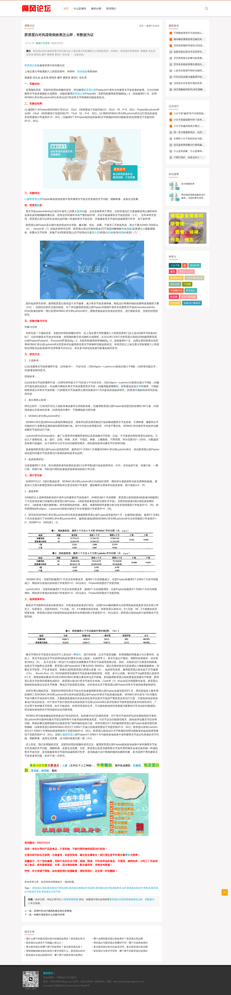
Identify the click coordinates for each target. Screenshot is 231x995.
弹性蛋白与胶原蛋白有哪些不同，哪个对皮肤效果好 (121, 942)
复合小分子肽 (39, 765)
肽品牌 (173, 296)
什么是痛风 (80, 8)
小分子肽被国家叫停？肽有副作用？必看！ (196, 119)
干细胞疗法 (176, 290)
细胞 (121, 232)
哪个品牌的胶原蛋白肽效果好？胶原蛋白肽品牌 (118, 938)
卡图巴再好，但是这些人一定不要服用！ (195, 157)
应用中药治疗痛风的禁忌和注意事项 (53, 910)
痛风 (172, 271)
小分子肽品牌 (188, 296)
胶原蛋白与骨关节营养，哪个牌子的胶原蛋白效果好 (121, 950)
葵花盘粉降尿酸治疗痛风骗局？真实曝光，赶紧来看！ (202, 144)
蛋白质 (95, 232)
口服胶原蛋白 (67, 734)
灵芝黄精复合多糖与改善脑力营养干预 (194, 58)
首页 (66, 8)
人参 (65, 765)
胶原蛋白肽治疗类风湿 (138, 888)
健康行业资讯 (152, 25)
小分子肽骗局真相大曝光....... (189, 126)
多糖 (110, 232)
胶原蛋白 (89, 90)
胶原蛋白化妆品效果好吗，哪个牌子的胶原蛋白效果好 (54, 955)
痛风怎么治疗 (186, 271)
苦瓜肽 (35, 770)
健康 (79, 211)
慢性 (78, 654)
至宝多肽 (175, 303)
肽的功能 (175, 284)
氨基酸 (128, 228)
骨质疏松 (82, 71)
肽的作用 (194, 265)
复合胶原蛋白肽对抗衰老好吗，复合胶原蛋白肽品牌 (121, 946)
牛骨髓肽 (104, 765)
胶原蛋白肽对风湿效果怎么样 (111, 888)
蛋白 (37, 205)
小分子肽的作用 (194, 278)
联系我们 (111, 8)
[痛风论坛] (36, 8)
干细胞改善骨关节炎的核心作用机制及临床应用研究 (201, 33)
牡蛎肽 (137, 765)
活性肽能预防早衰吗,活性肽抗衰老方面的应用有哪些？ (202, 45)
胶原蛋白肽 (31, 65)
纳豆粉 (45, 770)
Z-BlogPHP (84, 985)
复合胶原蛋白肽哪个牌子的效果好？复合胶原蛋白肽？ (54, 946)
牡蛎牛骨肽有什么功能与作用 (49, 914)
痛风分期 (96, 8)
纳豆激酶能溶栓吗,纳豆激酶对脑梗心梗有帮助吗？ (200, 89)
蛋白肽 (81, 93)
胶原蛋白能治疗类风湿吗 (55, 888)
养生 (127, 855)
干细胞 (187, 284)
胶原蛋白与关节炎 (51, 891)
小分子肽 (175, 265)
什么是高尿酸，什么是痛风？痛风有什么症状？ (198, 151)
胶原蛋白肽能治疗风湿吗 (82, 888)
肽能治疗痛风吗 (192, 303)
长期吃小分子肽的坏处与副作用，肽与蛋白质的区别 (201, 138)
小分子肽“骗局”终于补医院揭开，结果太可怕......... (200, 113)
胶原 (74, 93)
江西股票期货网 (70, 899)
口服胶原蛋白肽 (33, 199)
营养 (138, 386)
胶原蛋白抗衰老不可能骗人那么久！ (45, 942)
